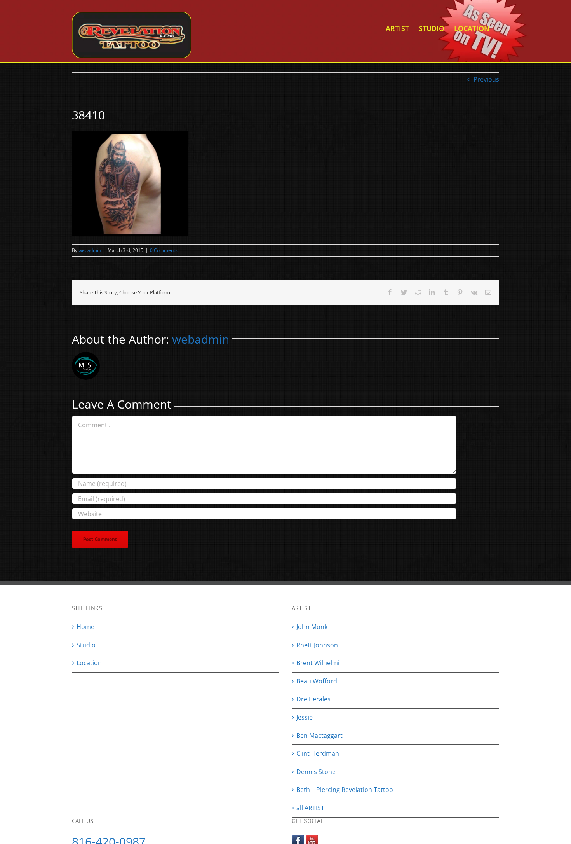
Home (85, 626)
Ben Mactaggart (319, 735)
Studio (86, 645)
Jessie (304, 717)
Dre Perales (313, 699)
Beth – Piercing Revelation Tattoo (344, 789)
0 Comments (164, 250)
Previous (486, 79)
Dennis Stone (316, 771)
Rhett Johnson (317, 645)
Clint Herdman (317, 753)
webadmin (89, 250)
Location (89, 663)
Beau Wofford (316, 681)
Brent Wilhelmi (317, 663)
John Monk (311, 626)
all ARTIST (310, 808)
